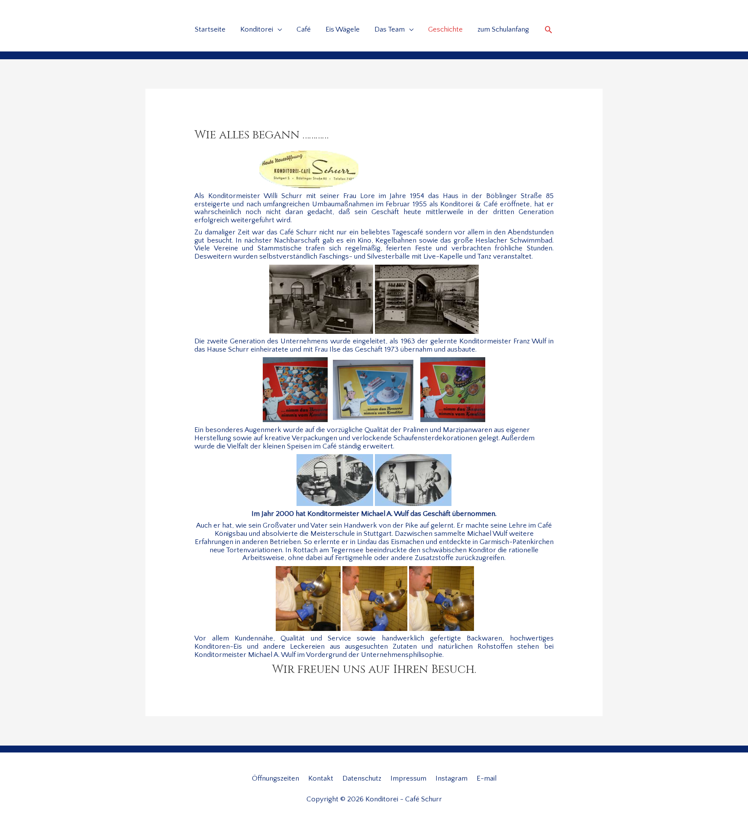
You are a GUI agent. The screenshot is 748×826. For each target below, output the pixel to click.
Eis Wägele (343, 29)
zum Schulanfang (503, 29)
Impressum (408, 778)
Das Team (389, 29)
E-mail (487, 778)
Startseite (210, 29)
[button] (548, 29)
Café (304, 29)
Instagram (451, 778)
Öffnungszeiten (275, 778)
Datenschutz (361, 778)
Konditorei (256, 29)
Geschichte (445, 29)
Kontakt (320, 778)
